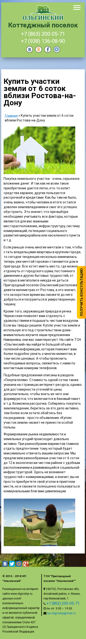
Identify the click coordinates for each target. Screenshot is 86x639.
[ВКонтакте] (5, 564)
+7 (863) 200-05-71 (43, 34)
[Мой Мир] (19, 564)
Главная (11, 115)
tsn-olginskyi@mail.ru (61, 613)
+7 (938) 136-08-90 (43, 41)
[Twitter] (12, 564)
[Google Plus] (26, 564)
